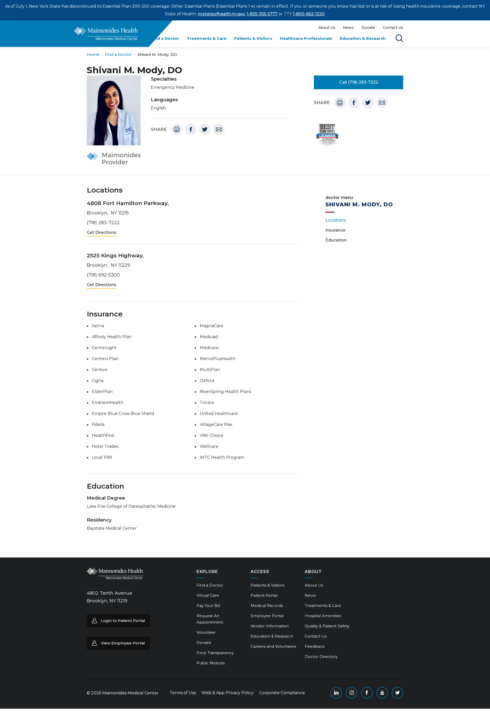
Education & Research (362, 38)
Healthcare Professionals (306, 38)
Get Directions (101, 232)
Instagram (351, 692)
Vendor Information (270, 626)
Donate (368, 27)
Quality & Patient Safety (327, 626)
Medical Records (267, 605)
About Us (326, 27)
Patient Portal (264, 595)
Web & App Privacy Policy (228, 692)
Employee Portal (267, 615)
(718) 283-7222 (103, 222)
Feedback (315, 646)
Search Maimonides (399, 38)
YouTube (382, 692)
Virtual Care (208, 595)
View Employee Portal (123, 643)
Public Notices (211, 663)
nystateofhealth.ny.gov (221, 13)
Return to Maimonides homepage (106, 33)
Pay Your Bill (208, 605)
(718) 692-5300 (103, 275)
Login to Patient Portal (123, 620)
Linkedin (336, 692)
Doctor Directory (321, 656)
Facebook (191, 129)
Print (176, 129)
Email (219, 129)
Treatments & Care (206, 38)
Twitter (205, 129)
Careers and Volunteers (273, 646)
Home (93, 54)
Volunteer (206, 632)
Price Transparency (215, 652)
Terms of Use (183, 692)
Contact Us (393, 27)
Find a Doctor (165, 38)
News (348, 27)
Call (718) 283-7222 (358, 82)
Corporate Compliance (282, 692)
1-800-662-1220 (309, 13)
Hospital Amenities (323, 615)
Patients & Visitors (253, 38)
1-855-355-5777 (262, 13)
